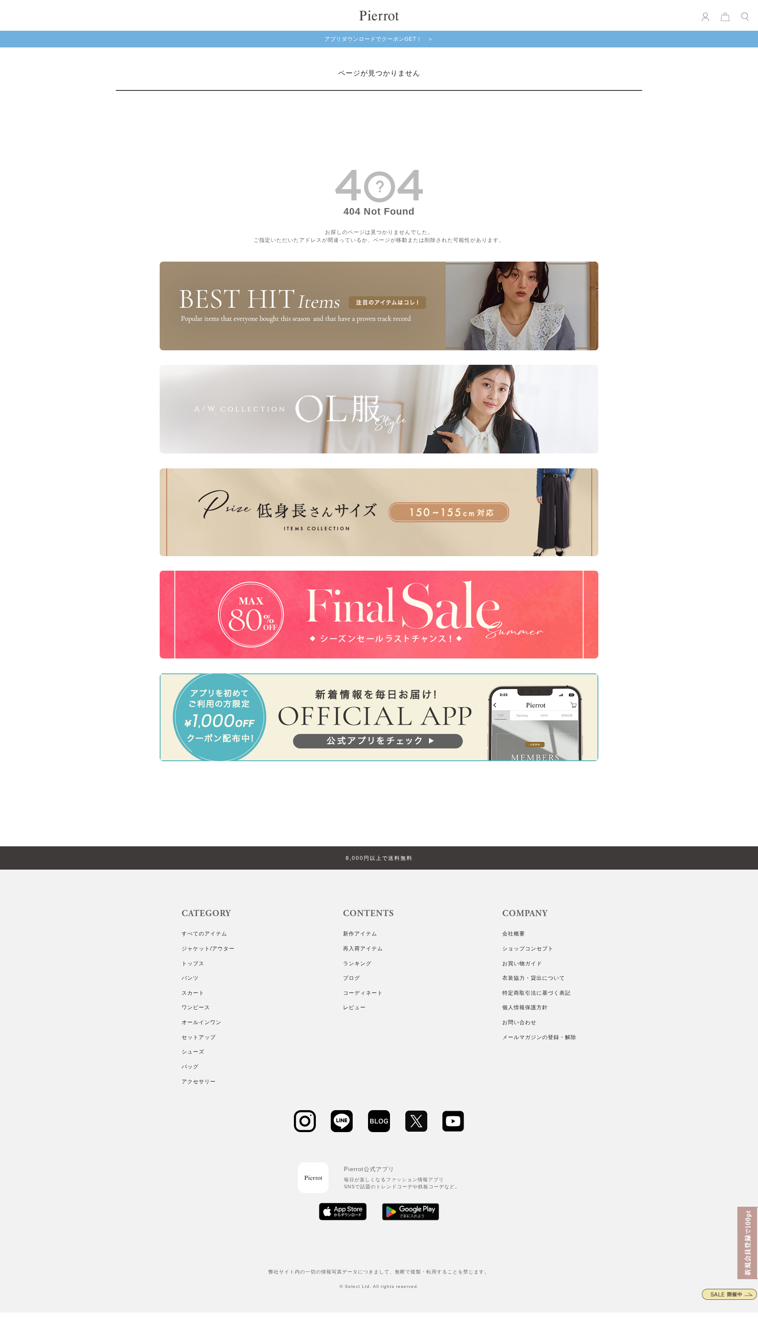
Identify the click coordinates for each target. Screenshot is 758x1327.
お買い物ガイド (522, 963)
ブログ (351, 978)
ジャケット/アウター (208, 949)
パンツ (190, 978)
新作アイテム (360, 934)
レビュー (354, 1007)
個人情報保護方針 (525, 1007)
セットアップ (199, 1037)
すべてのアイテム (204, 934)
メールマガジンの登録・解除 (539, 1037)
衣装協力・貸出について (533, 978)
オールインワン (202, 1022)
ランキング (357, 963)
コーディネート (363, 993)
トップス (193, 963)
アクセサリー (199, 1082)
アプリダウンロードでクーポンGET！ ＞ (379, 39)
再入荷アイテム (363, 949)
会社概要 (513, 934)
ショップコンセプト (528, 949)
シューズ (193, 1052)
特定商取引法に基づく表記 (536, 993)
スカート (193, 993)
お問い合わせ (519, 1022)
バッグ (190, 1067)
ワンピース (196, 1007)
